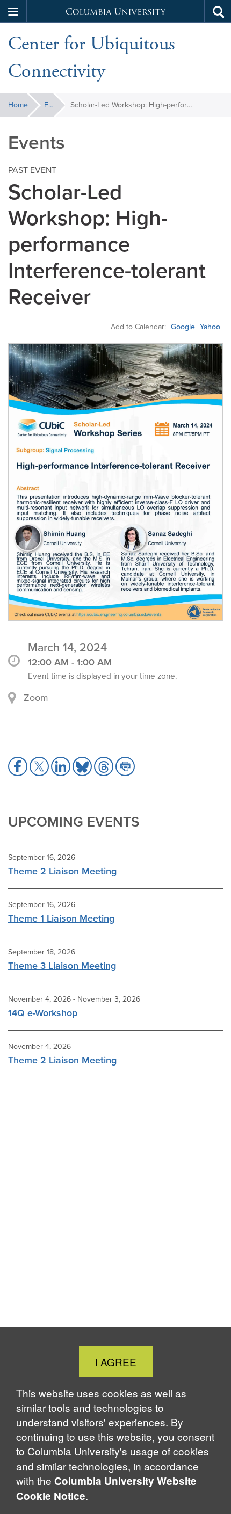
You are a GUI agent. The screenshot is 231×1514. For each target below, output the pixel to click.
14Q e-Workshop (42, 1013)
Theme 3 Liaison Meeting (62, 966)
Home (18, 105)
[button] (13, 11)
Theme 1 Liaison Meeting (61, 918)
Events (54, 105)
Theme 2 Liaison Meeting (62, 871)
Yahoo (210, 326)
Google (183, 326)
